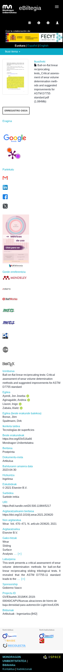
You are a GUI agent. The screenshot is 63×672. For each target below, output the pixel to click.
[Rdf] (16, 336)
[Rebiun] (49, 640)
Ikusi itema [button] (11, 51)
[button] (39, 23)
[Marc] (16, 350)
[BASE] (18, 640)
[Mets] (16, 310)
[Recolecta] (18, 645)
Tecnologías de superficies (18, 430)
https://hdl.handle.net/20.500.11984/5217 (27, 505)
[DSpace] (51, 657)
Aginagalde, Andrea (14, 400)
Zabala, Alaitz (11, 408)
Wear (6, 523)
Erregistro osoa (16, 110)
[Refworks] (16, 299)
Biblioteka (9, 665)
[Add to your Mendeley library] (16, 277)
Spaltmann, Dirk (12, 420)
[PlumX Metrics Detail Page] (13, 154)
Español (32, 45)
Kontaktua (9, 669)
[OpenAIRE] (18, 635)
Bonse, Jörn (10, 416)
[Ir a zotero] (16, 289)
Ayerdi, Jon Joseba (14, 395)
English (43, 45)
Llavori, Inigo (10, 404)
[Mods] (16, 323)
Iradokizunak (24, 669)
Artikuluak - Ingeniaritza (17, 613)
